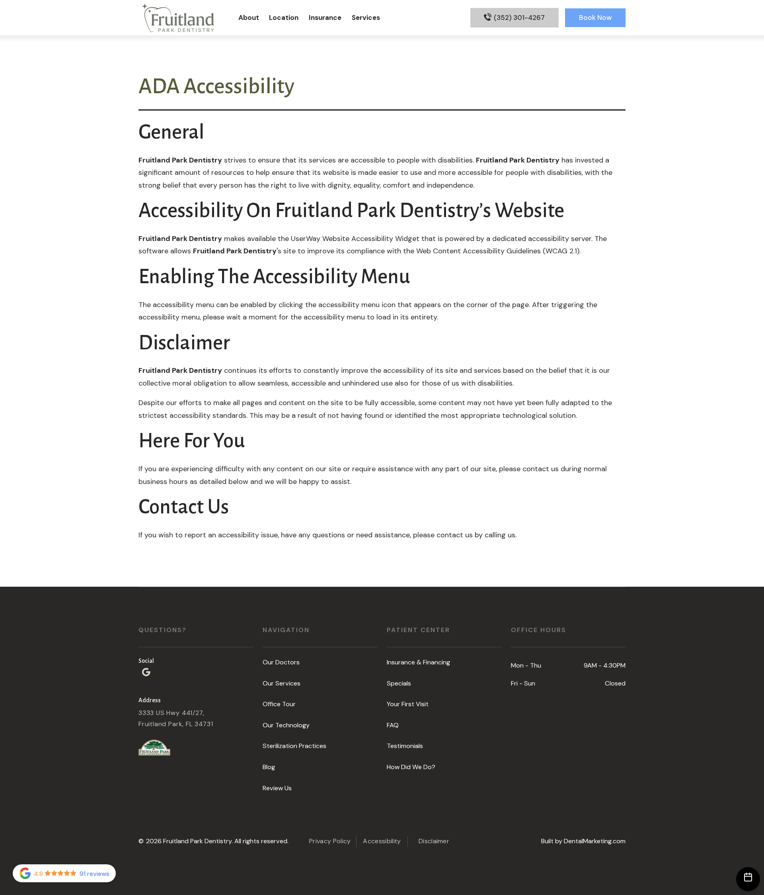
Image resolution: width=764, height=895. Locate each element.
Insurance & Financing (418, 662)
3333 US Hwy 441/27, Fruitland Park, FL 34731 (175, 718)
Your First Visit (408, 704)
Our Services (281, 683)
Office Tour (279, 704)
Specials (399, 683)
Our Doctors (281, 662)
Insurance (325, 17)
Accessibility (382, 841)
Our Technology (286, 725)
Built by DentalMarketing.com (583, 841)
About (248, 17)
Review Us (277, 788)
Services (366, 17)
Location (283, 17)
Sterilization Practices (294, 746)
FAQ (393, 725)
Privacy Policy (330, 841)
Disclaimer (434, 841)
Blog (269, 767)
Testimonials (405, 746)
